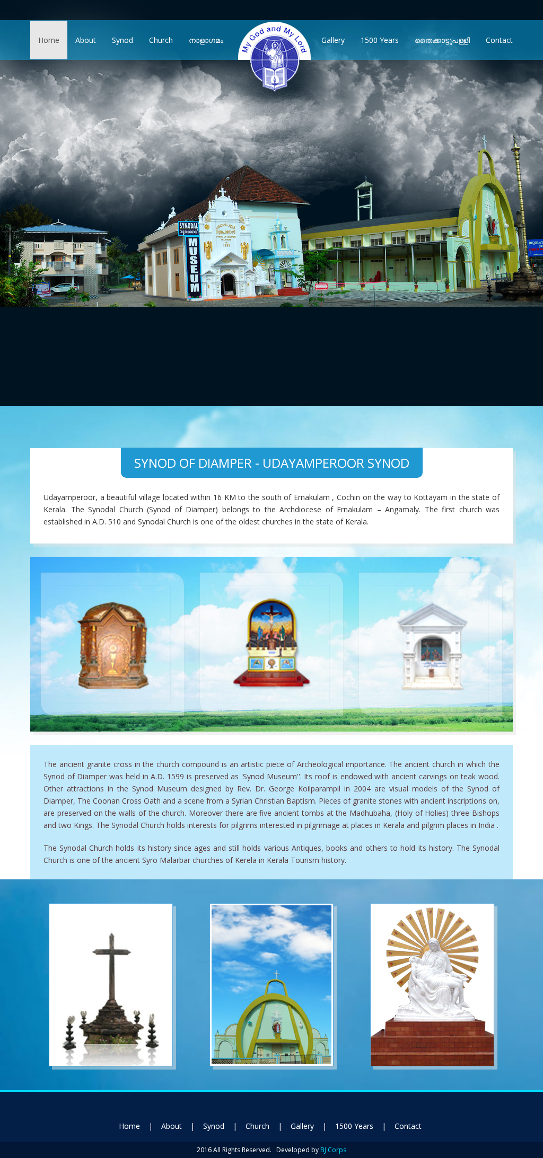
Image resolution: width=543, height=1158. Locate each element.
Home (48, 40)
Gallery (333, 40)
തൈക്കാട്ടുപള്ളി (442, 40)
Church (161, 40)
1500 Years (380, 40)
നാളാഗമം (206, 40)
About (85, 40)
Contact (499, 40)
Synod (122, 40)
